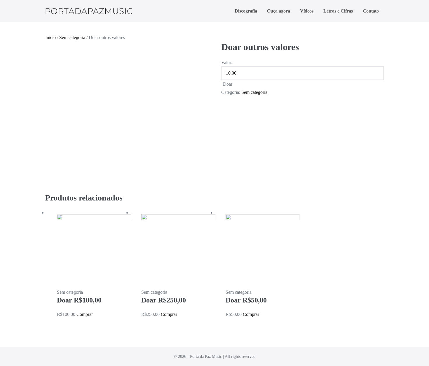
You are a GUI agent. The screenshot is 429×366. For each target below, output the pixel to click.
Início (50, 37)
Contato (371, 10)
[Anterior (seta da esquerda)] (10, 183)
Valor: (226, 62)
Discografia (246, 10)
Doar (227, 84)
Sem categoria (72, 37)
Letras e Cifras (338, 10)
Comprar (84, 314)
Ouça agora (278, 10)
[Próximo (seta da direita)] (419, 183)
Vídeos (306, 10)
